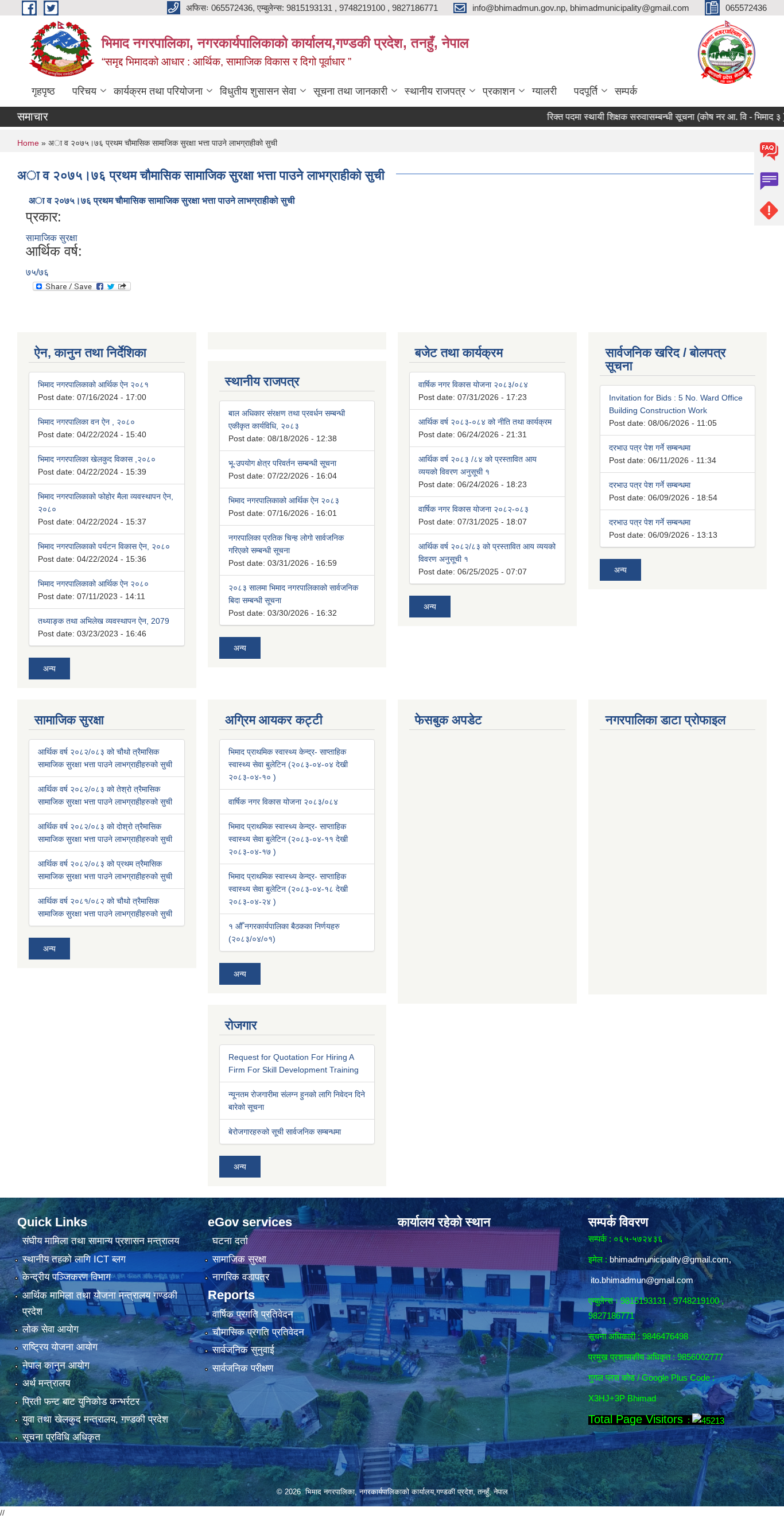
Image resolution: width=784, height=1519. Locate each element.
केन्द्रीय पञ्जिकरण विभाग (66, 1277)
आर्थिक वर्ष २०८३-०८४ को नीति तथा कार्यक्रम (485, 421)
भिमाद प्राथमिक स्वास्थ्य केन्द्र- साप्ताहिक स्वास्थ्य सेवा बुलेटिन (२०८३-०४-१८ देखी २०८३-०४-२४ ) (288, 889)
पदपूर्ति (585, 91)
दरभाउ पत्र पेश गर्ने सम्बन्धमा (649, 447)
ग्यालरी (544, 91)
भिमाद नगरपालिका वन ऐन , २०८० (86, 421)
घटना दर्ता (230, 1241)
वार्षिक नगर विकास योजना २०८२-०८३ (473, 509)
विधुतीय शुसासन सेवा (258, 91)
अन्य (49, 668)
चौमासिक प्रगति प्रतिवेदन (258, 1332)
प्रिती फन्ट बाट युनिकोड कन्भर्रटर (80, 1401)
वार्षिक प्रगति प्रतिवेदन (252, 1314)
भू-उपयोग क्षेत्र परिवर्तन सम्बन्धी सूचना (282, 463)
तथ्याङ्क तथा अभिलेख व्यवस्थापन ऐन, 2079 (103, 621)
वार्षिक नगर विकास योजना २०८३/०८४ (473, 384)
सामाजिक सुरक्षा (51, 238)
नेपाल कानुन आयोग (56, 1365)
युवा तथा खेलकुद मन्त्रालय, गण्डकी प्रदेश (95, 1419)
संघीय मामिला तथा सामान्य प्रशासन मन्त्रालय (100, 1241)
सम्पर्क (626, 91)
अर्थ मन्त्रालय (46, 1383)
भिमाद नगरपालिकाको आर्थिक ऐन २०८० (93, 583)
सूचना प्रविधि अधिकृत (61, 1437)
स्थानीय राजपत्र (435, 91)
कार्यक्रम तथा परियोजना (158, 91)
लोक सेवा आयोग (50, 1329)
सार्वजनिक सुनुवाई (243, 1350)
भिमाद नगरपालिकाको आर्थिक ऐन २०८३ (283, 500)
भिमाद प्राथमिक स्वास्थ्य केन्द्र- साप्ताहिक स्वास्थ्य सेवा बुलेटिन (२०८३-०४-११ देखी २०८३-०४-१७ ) (288, 839)
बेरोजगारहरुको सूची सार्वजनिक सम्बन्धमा (284, 1131)
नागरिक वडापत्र (240, 1277)
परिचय (84, 91)
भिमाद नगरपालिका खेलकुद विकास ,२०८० (97, 459)
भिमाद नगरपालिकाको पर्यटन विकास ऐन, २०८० (104, 546)
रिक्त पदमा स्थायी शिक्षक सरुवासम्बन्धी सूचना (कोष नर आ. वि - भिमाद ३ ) (639, 117)
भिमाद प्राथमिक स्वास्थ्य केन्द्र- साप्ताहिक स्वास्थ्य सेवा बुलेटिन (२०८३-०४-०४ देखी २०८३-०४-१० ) (288, 764)
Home (28, 142)
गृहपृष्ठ (43, 91)
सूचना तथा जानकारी (350, 91)
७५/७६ (37, 272)
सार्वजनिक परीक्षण (242, 1368)
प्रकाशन (499, 91)
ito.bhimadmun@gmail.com (642, 1280)
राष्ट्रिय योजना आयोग (60, 1347)
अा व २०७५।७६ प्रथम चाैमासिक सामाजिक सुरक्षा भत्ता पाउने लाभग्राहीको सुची (162, 200)
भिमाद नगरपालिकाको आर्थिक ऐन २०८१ (93, 384)
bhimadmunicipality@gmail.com (669, 1259)
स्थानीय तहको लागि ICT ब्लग (74, 1259)
